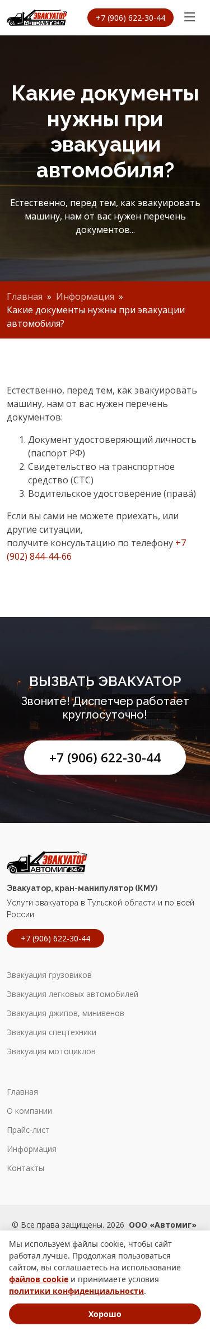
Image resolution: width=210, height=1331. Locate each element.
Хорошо (105, 1314)
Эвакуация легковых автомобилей (72, 994)
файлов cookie (38, 1279)
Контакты (25, 1168)
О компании (29, 1111)
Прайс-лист (28, 1130)
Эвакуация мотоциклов (51, 1051)
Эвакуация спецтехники (51, 1032)
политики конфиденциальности (76, 1291)
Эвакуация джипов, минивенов (65, 1013)
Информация (85, 296)
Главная (25, 296)
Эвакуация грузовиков (49, 975)
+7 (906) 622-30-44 (105, 757)
